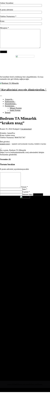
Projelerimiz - (10, 106)
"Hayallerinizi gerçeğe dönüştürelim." (23, 89)
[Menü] (1, 95)
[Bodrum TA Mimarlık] (9, 83)
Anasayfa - (9, 99)
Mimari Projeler (16, 108)
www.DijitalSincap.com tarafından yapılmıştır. (25, 384)
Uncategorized (26, 129)
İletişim (7, 112)
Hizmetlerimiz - (11, 104)
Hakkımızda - (10, 101)
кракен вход (5, 144)
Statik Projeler (15, 110)
